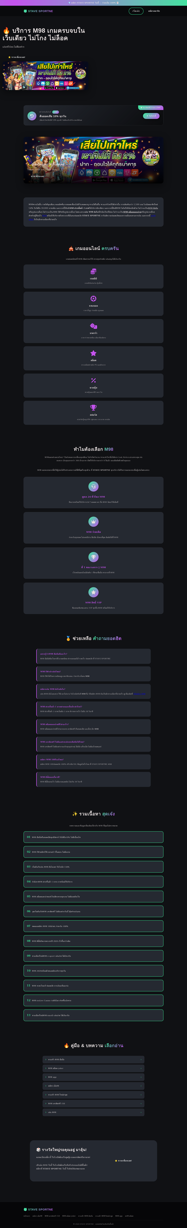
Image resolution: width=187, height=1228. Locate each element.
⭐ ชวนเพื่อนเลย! (16, 57)
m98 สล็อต (129, 1216)
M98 (44, 215)
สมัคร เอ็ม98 (37, 1216)
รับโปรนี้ (152, 116)
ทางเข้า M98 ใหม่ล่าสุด (104, 1216)
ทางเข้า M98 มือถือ (85, 1216)
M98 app (119, 1216)
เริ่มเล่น (136, 11)
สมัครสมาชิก (154, 11)
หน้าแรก (27, 1216)
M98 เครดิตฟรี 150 (52, 1216)
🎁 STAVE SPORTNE (38, 11)
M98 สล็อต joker (69, 1216)
